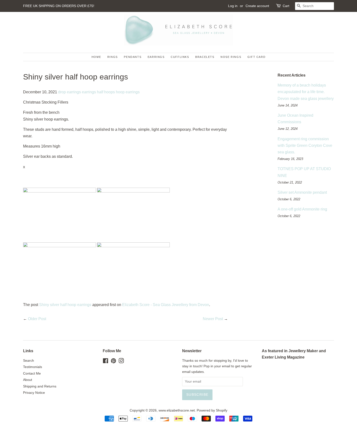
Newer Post (213, 319)
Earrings (156, 56)
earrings (89, 92)
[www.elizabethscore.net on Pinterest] (113, 362)
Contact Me (32, 373)
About (27, 380)
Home (96, 56)
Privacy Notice (34, 393)
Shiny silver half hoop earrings (65, 305)
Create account (257, 6)
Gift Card (256, 56)
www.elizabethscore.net (177, 410)
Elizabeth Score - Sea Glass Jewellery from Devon (165, 305)
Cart (286, 6)
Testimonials (32, 367)
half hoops (106, 92)
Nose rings (231, 56)
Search (28, 360)
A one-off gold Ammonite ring (302, 209)
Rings (112, 56)
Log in (233, 6)
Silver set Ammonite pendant (302, 192)
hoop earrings (128, 92)
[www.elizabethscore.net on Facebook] (105, 362)
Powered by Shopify (212, 410)
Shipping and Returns (39, 386)
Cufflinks (180, 56)
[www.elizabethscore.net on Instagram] (121, 362)
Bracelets (204, 56)
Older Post (37, 319)
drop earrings (69, 92)
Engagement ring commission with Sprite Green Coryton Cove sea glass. (305, 145)
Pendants (132, 56)
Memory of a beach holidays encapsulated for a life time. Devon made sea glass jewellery (306, 91)
